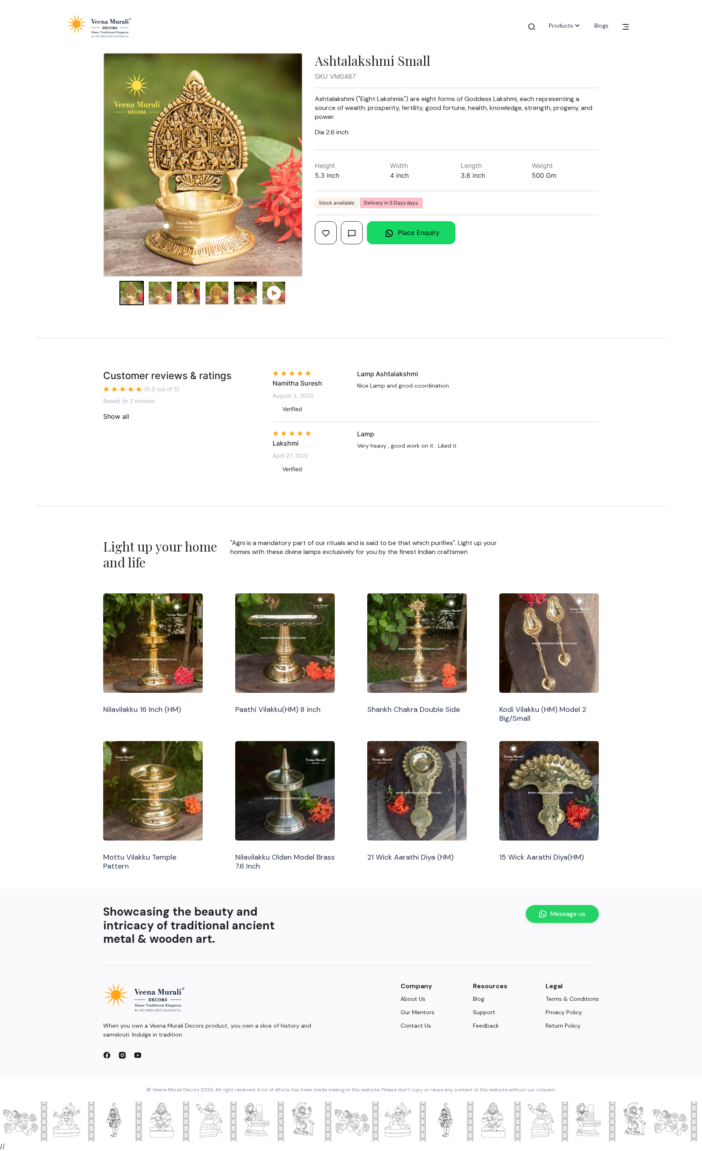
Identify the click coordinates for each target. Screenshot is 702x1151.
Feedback (486, 1025)
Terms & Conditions (572, 998)
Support (484, 1012)
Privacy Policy (564, 1012)
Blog (478, 998)
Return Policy (563, 1025)
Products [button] (561, 25)
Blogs (601, 25)
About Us (413, 998)
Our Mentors (417, 1012)
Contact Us (416, 1025)
